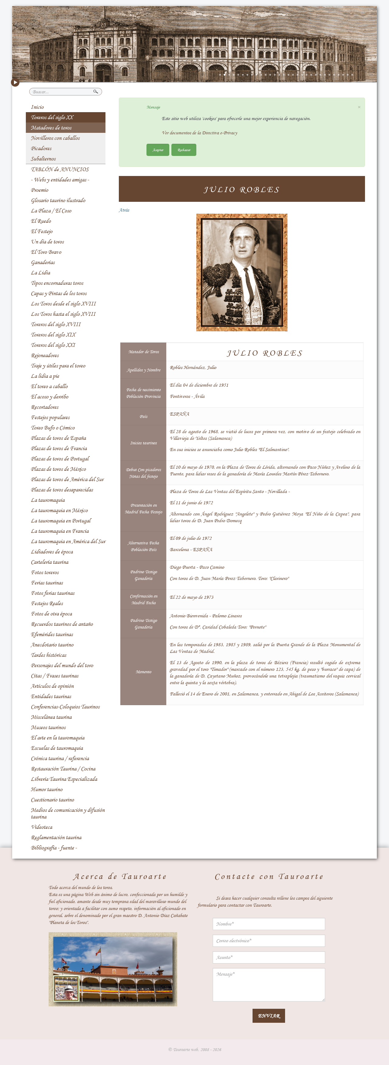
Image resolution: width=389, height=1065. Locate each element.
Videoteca (41, 827)
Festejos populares (50, 417)
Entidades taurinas (51, 696)
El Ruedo (41, 221)
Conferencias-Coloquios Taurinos (65, 706)
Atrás (124, 210)
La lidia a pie (45, 376)
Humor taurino (46, 789)
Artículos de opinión (52, 686)
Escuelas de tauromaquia (57, 748)
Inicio (37, 107)
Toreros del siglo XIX (53, 334)
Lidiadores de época (52, 551)
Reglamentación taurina (56, 837)
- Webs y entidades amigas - (60, 179)
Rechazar (183, 149)
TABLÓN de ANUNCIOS (59, 169)
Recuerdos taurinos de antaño (62, 624)
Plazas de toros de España (58, 438)
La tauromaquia (47, 500)
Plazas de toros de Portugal (59, 458)
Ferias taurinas (47, 582)
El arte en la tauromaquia (57, 737)
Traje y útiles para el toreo (58, 365)
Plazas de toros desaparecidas (62, 489)
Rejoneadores (44, 355)
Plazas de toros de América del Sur (67, 479)
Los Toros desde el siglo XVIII (63, 303)
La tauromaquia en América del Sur (68, 541)
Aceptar (158, 149)
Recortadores (44, 407)
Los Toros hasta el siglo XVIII (63, 314)
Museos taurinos (48, 727)
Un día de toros (47, 241)
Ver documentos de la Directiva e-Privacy (199, 133)
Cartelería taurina (49, 562)
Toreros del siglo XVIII (56, 324)
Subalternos (43, 158)
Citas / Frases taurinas (54, 675)
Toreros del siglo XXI (53, 345)
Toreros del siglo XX (52, 117)
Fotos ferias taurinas (52, 593)
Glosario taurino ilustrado (58, 200)
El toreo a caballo (49, 386)
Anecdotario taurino (52, 644)
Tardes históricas (48, 655)
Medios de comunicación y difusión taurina (68, 813)
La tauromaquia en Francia (59, 531)
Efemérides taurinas (52, 634)
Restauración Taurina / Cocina (63, 768)
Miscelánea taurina (51, 717)
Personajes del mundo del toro (62, 665)
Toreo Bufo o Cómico (52, 427)
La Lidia (40, 272)
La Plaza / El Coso (51, 210)
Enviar (269, 1015)
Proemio (39, 190)
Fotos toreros (44, 572)
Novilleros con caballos (55, 138)
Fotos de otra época (51, 613)
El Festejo (41, 231)
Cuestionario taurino (52, 799)
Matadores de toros (51, 127)
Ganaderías (42, 262)
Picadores (41, 148)
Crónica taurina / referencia (60, 758)
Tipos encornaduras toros (57, 283)
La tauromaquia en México (59, 510)
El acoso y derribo (49, 396)
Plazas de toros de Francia (59, 448)
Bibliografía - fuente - (54, 847)
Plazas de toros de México (58, 469)
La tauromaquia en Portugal (60, 520)
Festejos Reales (47, 603)
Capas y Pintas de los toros (58, 293)
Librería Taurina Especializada (64, 779)
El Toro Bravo (46, 252)
